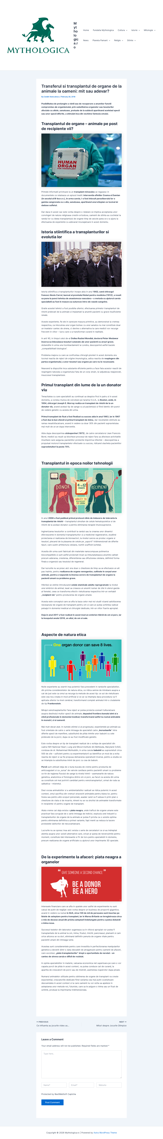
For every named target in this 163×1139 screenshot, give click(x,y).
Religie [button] (117, 40)
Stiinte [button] (130, 40)
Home (86, 30)
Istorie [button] (134, 30)
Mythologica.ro (76, 35)
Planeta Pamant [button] (100, 40)
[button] (126, 30)
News (86, 40)
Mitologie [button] (148, 30)
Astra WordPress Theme (105, 1132)
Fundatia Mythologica (103, 30)
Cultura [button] (121, 30)
